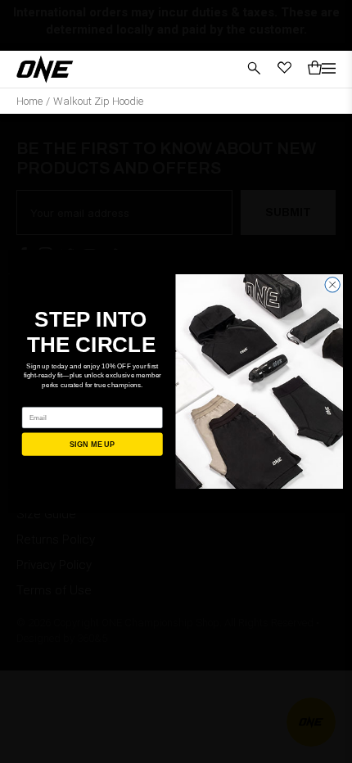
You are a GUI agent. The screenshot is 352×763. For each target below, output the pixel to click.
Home (29, 101)
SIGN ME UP (92, 444)
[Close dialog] (332, 285)
